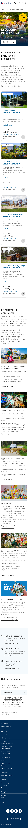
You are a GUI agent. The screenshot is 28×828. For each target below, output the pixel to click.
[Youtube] (20, 811)
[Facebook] (8, 811)
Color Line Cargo (5, 753)
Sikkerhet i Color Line (6, 768)
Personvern (4, 785)
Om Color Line (4, 760)
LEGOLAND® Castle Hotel (13, 216)
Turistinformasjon (7, 693)
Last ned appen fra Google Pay (9, 620)
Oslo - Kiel (3, 741)
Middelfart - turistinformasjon (12, 704)
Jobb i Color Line (5, 763)
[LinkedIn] (16, 811)
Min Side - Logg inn (6, 726)
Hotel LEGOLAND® (11, 163)
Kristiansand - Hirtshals (7, 746)
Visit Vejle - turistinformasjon (12, 700)
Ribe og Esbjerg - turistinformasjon (14, 702)
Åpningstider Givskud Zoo (11, 668)
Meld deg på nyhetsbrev (7, 775)
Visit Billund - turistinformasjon (13, 697)
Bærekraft (3, 765)
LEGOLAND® (6, 386)
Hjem (2, 9)
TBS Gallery (4, 795)
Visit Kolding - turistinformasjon (13, 699)
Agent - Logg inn (5, 734)
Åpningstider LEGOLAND (11, 643)
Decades (3, 802)
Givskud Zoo (6, 479)
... (7, 9)
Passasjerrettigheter (6, 783)
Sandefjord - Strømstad (7, 743)
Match (2, 797)
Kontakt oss (4, 731)
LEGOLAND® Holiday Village (14, 267)
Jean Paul (3, 805)
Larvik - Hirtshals (5, 748)
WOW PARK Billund (8, 575)
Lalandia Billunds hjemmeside (12, 656)
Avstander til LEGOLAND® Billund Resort (10, 713)
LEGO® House (6, 527)
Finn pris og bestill (9, 42)
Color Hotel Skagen (6, 751)
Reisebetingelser (5, 787)
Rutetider (3, 729)
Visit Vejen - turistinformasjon (12, 706)
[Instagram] (12, 811)
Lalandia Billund (11, 112)
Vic (2, 800)
